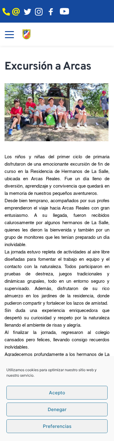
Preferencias (57, 426)
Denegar (57, 409)
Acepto (57, 393)
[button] (9, 34)
